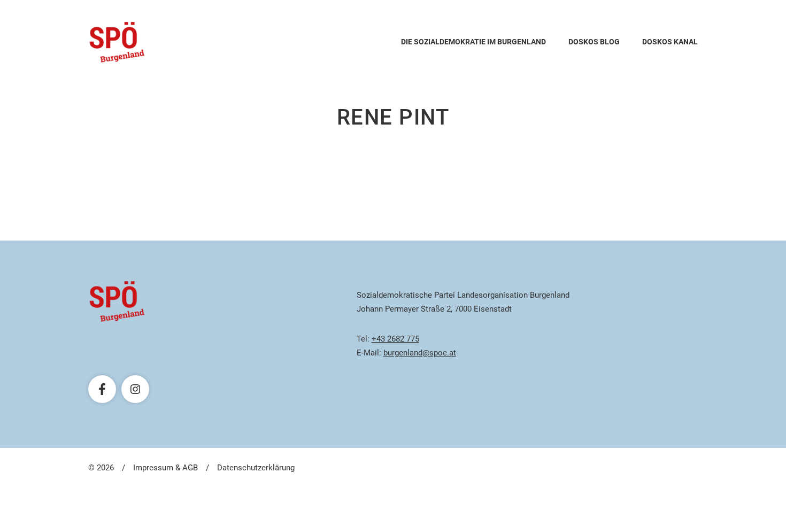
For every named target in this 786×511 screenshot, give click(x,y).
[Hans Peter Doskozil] (117, 42)
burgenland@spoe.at (419, 353)
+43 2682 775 (395, 339)
